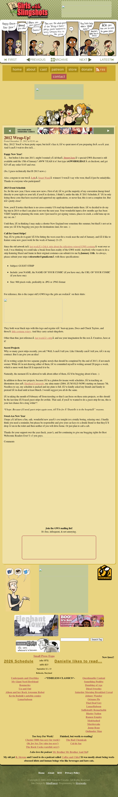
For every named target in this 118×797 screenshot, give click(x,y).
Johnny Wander (93, 695)
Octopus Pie (94, 699)
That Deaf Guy (94, 703)
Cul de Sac (76, 743)
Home (17, 69)
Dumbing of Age (93, 685)
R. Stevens (21, 757)
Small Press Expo (44, 656)
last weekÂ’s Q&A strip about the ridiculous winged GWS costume (62, 246)
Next (83, 59)
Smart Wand (44, 177)
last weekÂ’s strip (43, 337)
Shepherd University (34, 383)
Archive (61, 59)
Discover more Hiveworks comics (26, 131)
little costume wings (21, 331)
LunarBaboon (93, 706)
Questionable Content (94, 678)
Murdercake (93, 724)
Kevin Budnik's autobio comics (25, 695)
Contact (59, 76)
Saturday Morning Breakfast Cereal (94, 692)
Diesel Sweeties (93, 688)
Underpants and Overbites (25, 678)
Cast (43, 69)
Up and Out (25, 688)
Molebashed (93, 720)
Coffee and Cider (71, 757)
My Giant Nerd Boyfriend (25, 681)
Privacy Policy (72, 772)
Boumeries (24, 685)
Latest (105, 59)
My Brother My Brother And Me (70, 752)
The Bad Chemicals (76, 740)
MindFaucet (52, 783)
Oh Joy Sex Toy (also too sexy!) (43, 743)
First (12, 59)
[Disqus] (59, 484)
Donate (87, 69)
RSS (102, 69)
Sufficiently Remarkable (93, 710)
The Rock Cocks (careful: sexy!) (42, 747)
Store (73, 69)
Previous (37, 59)
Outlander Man (94, 731)
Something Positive (93, 681)
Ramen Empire (94, 717)
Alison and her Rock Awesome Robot (25, 692)
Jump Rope (94, 727)
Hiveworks (81, 783)
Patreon (58, 69)
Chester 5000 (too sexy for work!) (42, 740)
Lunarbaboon (25, 699)
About (31, 69)
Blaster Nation (93, 713)
